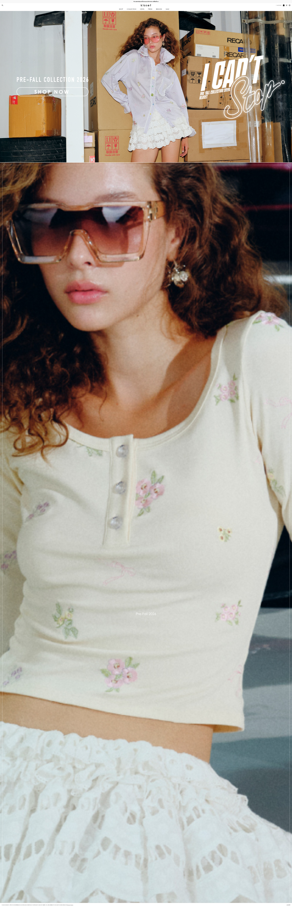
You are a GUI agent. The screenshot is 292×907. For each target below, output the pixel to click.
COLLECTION (131, 9)
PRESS (150, 9)
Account (279, 5)
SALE (167, 9)
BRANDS (159, 9)
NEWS (142, 9)
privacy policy (70, 904)
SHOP (121, 9)
